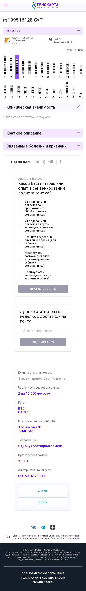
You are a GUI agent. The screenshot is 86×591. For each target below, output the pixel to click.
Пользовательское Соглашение (43, 573)
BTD (21, 408)
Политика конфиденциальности (43, 577)
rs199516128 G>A (32, 476)
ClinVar (43, 490)
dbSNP (43, 502)
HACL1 (23, 412)
